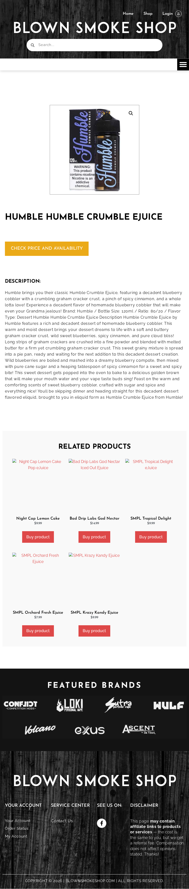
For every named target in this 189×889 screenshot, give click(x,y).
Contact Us (62, 821)
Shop (148, 14)
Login (167, 14)
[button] (183, 64)
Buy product (38, 537)
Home (128, 14)
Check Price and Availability (47, 249)
